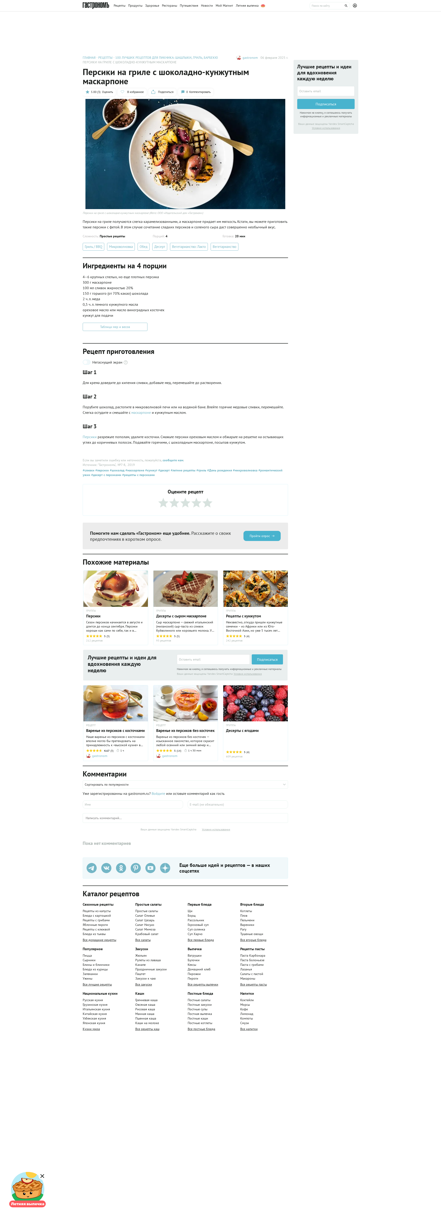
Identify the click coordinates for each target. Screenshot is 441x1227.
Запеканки (90, 974)
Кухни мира (91, 1029)
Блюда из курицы (95, 969)
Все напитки (249, 1029)
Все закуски (143, 984)
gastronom (250, 58)
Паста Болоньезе (252, 960)
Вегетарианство (224, 246)
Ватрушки (195, 955)
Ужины (87, 978)
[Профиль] (355, 5)
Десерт (159, 246)
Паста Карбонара (252, 955)
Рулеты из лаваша (148, 960)
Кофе (244, 1009)
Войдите (158, 793)
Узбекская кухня (94, 1018)
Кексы (192, 965)
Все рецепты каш (147, 1029)
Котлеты (246, 911)
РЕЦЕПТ (91, 725)
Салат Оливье (145, 915)
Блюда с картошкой (97, 915)
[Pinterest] (136, 868)
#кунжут (150, 470)
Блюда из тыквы (94, 934)
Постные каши (198, 1018)
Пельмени (247, 920)
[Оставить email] (213, 659)
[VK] (106, 868)
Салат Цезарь (145, 920)
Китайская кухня (95, 1014)
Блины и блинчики (96, 965)
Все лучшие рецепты (97, 984)
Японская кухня (94, 1023)
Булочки (194, 960)
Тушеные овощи (251, 934)
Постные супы (197, 1009)
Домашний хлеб (199, 969)
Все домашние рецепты (99, 940)
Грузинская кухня (95, 1005)
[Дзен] (165, 868)
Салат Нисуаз (144, 925)
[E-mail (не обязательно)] (238, 804)
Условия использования (248, 673)
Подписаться (267, 659)
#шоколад (116, 470)
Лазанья (246, 969)
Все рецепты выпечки (203, 984)
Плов (243, 915)
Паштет (140, 974)
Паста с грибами (252, 965)
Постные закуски (200, 1005)
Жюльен (141, 955)
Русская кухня (93, 1000)
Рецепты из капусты (97, 911)
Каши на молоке (147, 1023)
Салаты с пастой (251, 974)
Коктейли (247, 1000)
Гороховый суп (198, 925)
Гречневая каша (146, 1000)
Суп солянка (196, 929)
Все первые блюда (201, 940)
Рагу (243, 929)
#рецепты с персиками (138, 475)
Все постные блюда (201, 1029)
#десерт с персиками (105, 475)
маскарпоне (141, 412)
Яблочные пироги (95, 925)
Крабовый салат (146, 934)
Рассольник (196, 920)
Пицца (87, 955)
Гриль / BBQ (93, 246)
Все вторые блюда (253, 940)
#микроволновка (244, 470)
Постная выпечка (200, 1014)
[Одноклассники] (121, 868)
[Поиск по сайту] (330, 5)
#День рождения (219, 470)
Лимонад (246, 1014)
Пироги (193, 978)
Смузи (244, 1023)
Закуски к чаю (145, 978)
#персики (101, 470)
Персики (90, 436)
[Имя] (133, 804)
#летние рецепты (182, 470)
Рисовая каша (145, 1009)
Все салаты (143, 940)
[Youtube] (150, 868)
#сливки (88, 470)
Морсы (245, 1005)
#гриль (200, 470)
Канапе (140, 965)
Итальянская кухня (96, 1009)
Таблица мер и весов (115, 327)
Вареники (247, 925)
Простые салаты (146, 911)
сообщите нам (173, 460)
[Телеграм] (92, 868)
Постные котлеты (200, 1023)
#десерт (163, 470)
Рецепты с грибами (96, 920)
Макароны (247, 978)
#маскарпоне (134, 470)
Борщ (192, 915)
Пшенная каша (145, 1018)
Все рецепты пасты (253, 984)
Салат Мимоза (145, 929)
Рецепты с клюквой (96, 929)
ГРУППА (91, 611)
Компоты (246, 1018)
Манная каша (144, 1014)
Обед (143, 246)
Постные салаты (199, 1000)
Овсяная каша (145, 1005)
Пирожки (194, 974)
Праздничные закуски (151, 969)
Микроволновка (121, 246)
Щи (190, 911)
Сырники (89, 960)
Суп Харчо (195, 934)
